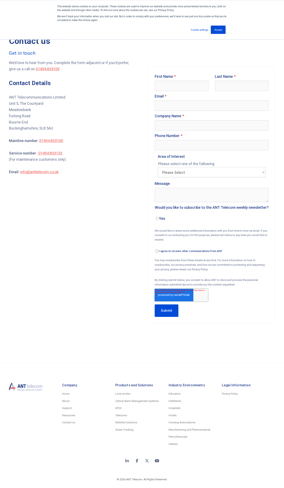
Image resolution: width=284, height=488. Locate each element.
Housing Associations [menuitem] (182, 422)
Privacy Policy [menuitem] (230, 393)
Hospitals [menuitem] (174, 408)
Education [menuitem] (175, 393)
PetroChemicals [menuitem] (178, 436)
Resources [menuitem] (68, 415)
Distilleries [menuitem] (175, 401)
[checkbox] (212, 219)
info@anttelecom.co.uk (39, 172)
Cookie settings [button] (199, 29)
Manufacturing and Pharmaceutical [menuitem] (189, 429)
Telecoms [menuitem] (121, 415)
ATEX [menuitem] (118, 408)
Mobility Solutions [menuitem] (126, 422)
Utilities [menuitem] (173, 444)
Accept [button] (218, 29)
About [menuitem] (66, 401)
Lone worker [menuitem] (122, 393)
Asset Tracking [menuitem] (124, 429)
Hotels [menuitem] (173, 415)
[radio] (212, 219)
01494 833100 (47, 69)
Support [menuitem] (67, 408)
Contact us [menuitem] (68, 422)
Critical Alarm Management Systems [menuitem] (137, 401)
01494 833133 (50, 153)
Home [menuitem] (65, 393)
